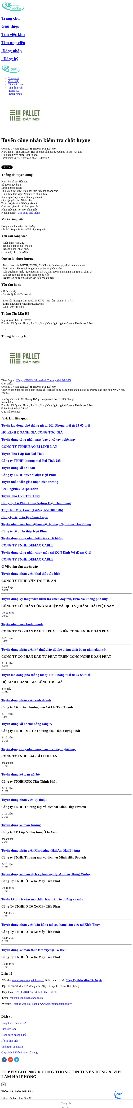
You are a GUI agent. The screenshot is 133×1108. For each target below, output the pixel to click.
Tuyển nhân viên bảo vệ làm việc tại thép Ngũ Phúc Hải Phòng (46, 524)
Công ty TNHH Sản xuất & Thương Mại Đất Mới (43, 380)
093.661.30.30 (48, 992)
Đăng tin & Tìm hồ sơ (13, 1023)
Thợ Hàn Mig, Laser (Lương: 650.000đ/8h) (32, 510)
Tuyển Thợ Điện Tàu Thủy (20, 496)
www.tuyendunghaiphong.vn (28, 980)
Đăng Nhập (15, 93)
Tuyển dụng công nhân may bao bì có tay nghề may (38, 439)
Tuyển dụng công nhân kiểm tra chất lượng (32, 538)
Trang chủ (10, 18)
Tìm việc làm (13, 34)
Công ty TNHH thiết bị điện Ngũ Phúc (28, 475)
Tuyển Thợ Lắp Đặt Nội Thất (22, 454)
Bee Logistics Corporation (19, 489)
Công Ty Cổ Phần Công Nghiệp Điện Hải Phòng (36, 503)
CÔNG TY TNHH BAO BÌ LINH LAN (29, 446)
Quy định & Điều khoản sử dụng (19, 1052)
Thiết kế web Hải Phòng (25, 1003)
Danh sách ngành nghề (13, 1034)
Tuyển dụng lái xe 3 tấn (18, 468)
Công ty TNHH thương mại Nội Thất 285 (31, 460)
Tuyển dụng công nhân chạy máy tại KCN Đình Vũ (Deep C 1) (46, 552)
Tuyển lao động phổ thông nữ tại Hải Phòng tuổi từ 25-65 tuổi (45, 425)
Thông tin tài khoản (12, 1046)
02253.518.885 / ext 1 (27, 992)
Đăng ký (9, 58)
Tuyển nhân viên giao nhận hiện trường (29, 482)
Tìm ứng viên (13, 42)
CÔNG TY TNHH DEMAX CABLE (27, 545)
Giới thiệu (10, 26)
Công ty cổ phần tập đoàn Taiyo (24, 517)
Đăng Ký (13, 90)
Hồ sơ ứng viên (9, 1040)
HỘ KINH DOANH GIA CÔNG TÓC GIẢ (32, 432)
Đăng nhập (11, 51)
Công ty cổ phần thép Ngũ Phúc (24, 531)
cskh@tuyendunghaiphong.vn (26, 997)
